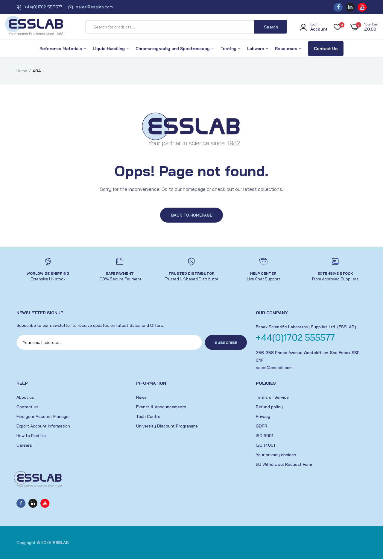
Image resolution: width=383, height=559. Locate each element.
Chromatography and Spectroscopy (173, 48)
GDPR (261, 426)
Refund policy (269, 407)
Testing (229, 48)
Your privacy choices (276, 454)
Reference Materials (61, 48)
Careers (24, 445)
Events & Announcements (161, 407)
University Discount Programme (167, 426)
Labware (256, 48)
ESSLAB (61, 542)
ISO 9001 (264, 435)
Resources (286, 48)
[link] (366, 515)
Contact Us (326, 48)
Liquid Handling (109, 48)
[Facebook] (338, 7)
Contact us (27, 407)
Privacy (263, 416)
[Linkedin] (350, 7)
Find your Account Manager (43, 416)
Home (21, 70)
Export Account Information (43, 426)
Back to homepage (191, 215)
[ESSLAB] (34, 27)
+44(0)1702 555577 (43, 7)
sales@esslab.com (94, 7)
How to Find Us (31, 435)
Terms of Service (272, 397)
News (141, 397)
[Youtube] (362, 7)
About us (25, 397)
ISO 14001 (265, 445)
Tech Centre (148, 416)
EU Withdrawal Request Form (284, 464)
